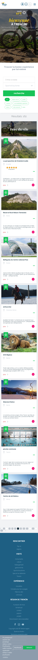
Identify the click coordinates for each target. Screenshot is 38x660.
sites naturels (16, 107)
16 (33, 528)
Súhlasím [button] (29, 647)
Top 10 (19, 546)
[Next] (5, 530)
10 (23, 528)
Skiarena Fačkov (9, 402)
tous (7, 99)
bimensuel (19, 607)
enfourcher (7, 307)
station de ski (15, 99)
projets (19, 616)
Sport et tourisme (19, 570)
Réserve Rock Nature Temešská (14, 212)
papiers (19, 613)
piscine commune (9, 449)
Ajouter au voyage (33, 185)
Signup (22, 4)
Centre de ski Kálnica (10, 496)
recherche (19, 93)
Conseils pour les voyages (19, 589)
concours (19, 595)
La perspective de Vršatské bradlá (15, 161)
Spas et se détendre (19, 573)
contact (19, 610)
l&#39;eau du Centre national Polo (15, 260)
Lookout (8, 103)
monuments (19, 559)
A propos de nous (19, 605)
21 (1, 530)
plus (4, 185)
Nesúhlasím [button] (17, 647)
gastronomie (19, 568)
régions (19, 549)
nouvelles (19, 586)
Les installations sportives (20, 103)
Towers (19, 576)
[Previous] (0, 528)
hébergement (19, 565)
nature (8, 107)
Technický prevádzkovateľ (19, 634)
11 (27, 528)
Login (26, 4)
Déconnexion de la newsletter (19, 619)
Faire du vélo (19, 592)
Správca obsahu (19, 631)
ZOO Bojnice (7, 355)
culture (19, 562)
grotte (24, 99)
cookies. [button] (5, 657)
